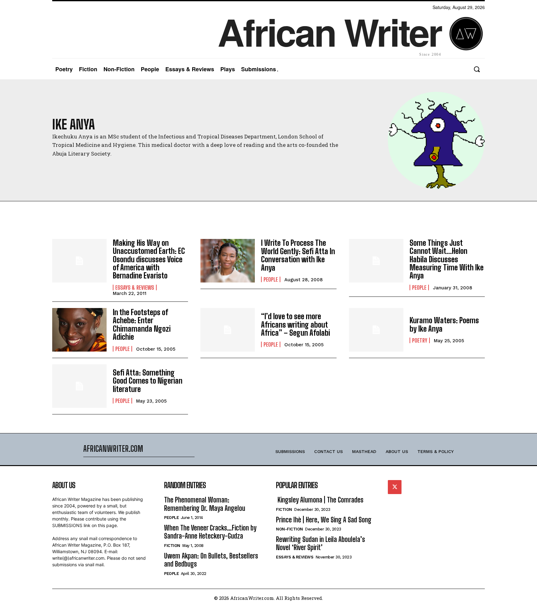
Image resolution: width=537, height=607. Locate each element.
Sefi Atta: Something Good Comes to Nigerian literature (147, 381)
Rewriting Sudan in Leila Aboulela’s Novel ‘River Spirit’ (320, 543)
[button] (476, 69)
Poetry (419, 340)
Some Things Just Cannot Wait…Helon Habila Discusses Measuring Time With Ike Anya (447, 259)
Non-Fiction (289, 529)
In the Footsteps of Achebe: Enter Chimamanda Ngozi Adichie (142, 324)
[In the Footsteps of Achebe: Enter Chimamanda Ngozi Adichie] (79, 330)
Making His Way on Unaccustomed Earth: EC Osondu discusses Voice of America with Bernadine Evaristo (149, 259)
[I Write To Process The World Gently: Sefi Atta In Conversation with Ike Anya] (227, 260)
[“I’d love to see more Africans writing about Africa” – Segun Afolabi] (227, 330)
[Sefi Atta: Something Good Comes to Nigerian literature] (79, 386)
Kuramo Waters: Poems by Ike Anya (444, 324)
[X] (395, 487)
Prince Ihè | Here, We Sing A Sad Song (323, 520)
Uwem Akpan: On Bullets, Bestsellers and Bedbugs (211, 560)
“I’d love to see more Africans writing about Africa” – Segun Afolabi (295, 324)
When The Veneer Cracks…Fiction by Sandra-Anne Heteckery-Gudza (210, 532)
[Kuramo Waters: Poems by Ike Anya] (376, 330)
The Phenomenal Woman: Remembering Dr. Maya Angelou (204, 504)
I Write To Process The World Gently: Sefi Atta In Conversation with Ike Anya (298, 255)
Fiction (172, 545)
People (271, 279)
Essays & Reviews (134, 287)
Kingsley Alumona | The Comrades (319, 500)
